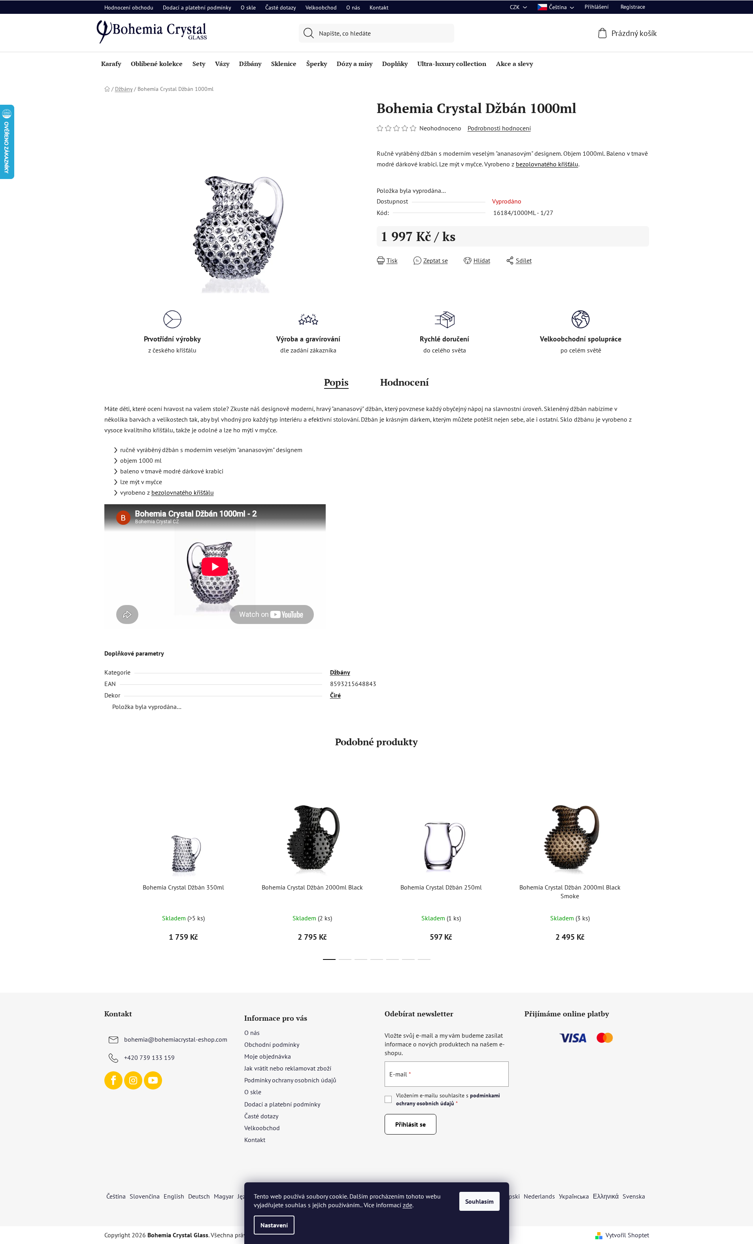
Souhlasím (479, 1201)
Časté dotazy (280, 7)
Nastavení (274, 1225)
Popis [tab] (336, 382)
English (174, 1196)
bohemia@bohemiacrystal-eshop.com (175, 1039)
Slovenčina (145, 1196)
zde (407, 1205)
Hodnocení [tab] (404, 382)
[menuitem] (111, 63)
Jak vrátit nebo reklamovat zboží (287, 1068)
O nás (353, 7)
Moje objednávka (267, 1056)
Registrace (633, 6)
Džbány (340, 672)
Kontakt (379, 7)
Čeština (116, 1196)
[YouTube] (153, 1080)
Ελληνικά (606, 1196)
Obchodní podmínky (271, 1044)
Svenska (634, 1196)
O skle (248, 7)
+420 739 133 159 (149, 1057)
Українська (574, 1196)
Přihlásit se (410, 1124)
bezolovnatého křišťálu (547, 164)
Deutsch (199, 1196)
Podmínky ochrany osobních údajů (290, 1080)
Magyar (224, 1196)
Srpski (511, 1196)
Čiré (335, 695)
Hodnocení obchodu (128, 7)
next (642, 871)
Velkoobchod (321, 7)
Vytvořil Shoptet (627, 1235)
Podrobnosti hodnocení (499, 128)
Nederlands (539, 1196)
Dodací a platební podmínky (197, 7)
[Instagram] (133, 1080)
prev (110, 871)
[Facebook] (113, 1080)
